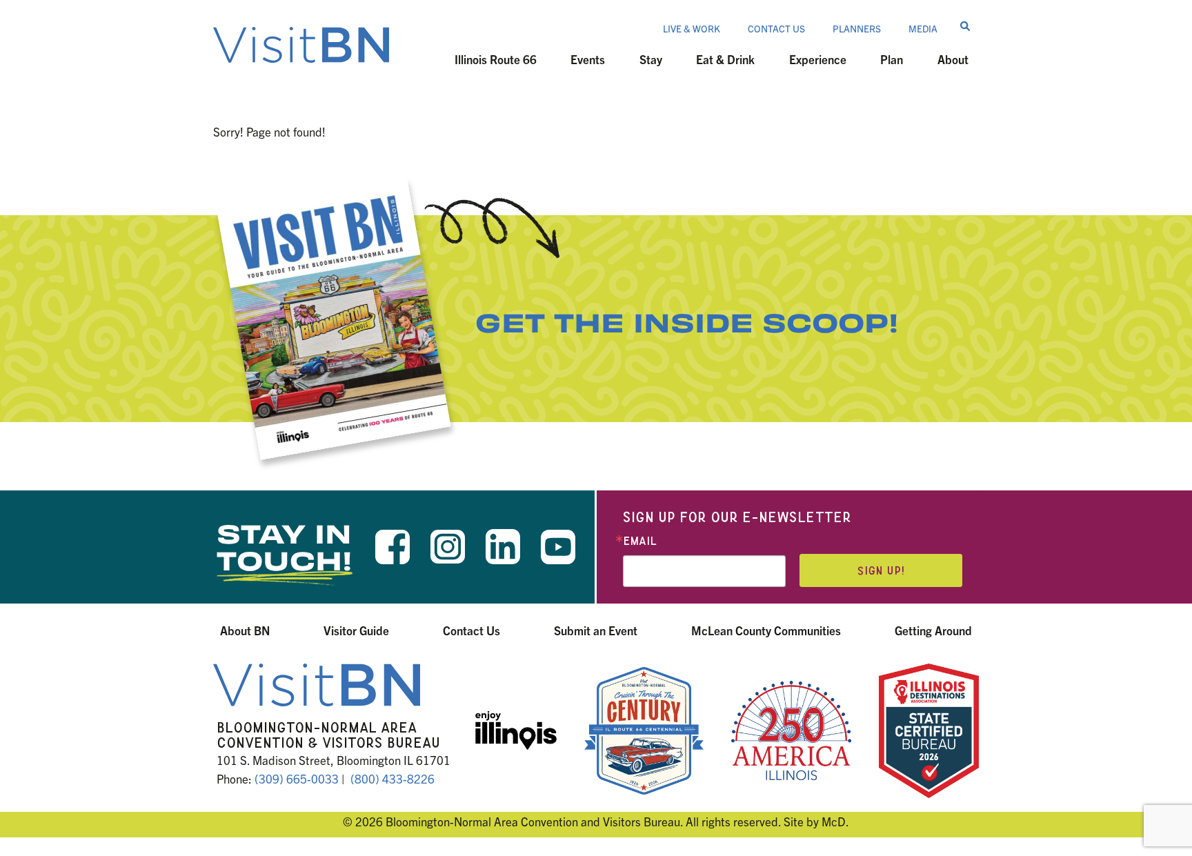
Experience (817, 59)
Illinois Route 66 (496, 59)
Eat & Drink (725, 59)
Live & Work (691, 28)
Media (922, 28)
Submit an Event (595, 630)
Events (587, 59)
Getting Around (933, 630)
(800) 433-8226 (392, 778)
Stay (650, 59)
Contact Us (776, 28)
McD (834, 821)
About (952, 59)
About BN (245, 630)
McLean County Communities (766, 630)
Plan (891, 59)
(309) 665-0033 (297, 778)
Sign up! (880, 571)
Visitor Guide (356, 630)
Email (640, 541)
